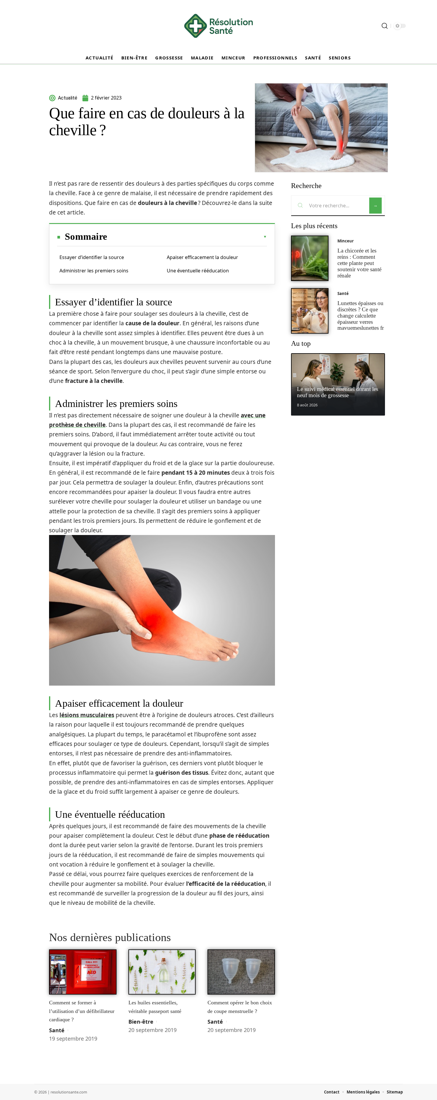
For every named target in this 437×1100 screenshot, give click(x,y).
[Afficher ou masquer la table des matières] (187, 236)
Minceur (345, 241)
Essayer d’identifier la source (91, 257)
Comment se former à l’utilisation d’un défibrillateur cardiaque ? (81, 1011)
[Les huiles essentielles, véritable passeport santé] (162, 972)
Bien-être (140, 1022)
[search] (385, 26)
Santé (57, 1030)
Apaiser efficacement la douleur (202, 257)
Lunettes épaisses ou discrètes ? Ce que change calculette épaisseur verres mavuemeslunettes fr (360, 315)
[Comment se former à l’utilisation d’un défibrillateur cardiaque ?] (82, 972)
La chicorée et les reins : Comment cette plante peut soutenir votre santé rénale (359, 262)
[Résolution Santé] (218, 26)
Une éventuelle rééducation (198, 270)
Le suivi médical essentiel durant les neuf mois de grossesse (337, 392)
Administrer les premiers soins (93, 270)
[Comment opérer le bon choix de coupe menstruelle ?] (241, 972)
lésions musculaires (86, 715)
